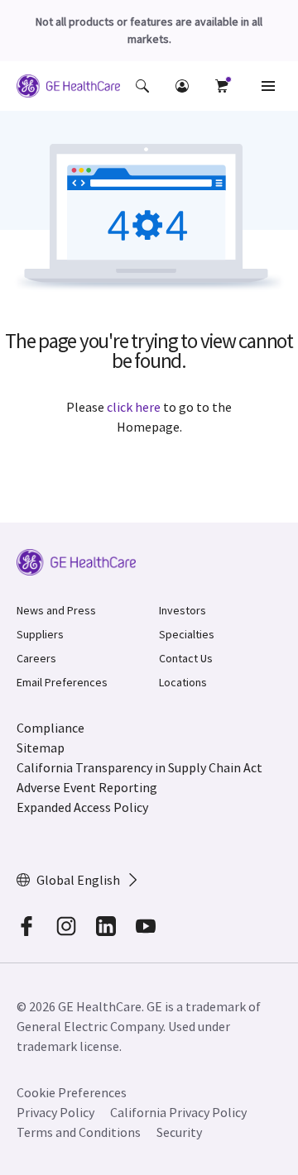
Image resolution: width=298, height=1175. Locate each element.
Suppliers (40, 634)
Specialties (186, 634)
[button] (142, 86)
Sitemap (41, 747)
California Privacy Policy (178, 1112)
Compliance (50, 727)
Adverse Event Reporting (87, 787)
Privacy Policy (55, 1112)
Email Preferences (62, 682)
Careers (36, 658)
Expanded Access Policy (82, 807)
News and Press (56, 610)
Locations (183, 682)
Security (179, 1132)
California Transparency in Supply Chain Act (139, 767)
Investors (182, 610)
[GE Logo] (68, 88)
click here (134, 407)
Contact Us (186, 658)
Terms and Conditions (79, 1132)
